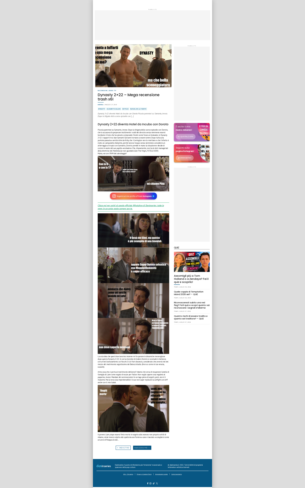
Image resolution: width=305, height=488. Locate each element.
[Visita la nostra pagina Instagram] (151, 483)
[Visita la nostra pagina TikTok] (154, 483)
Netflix (125, 109)
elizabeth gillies (114, 109)
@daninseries (184, 158)
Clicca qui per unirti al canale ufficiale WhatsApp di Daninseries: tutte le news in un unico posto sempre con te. (131, 207)
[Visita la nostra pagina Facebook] (147, 483)
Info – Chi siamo (128, 474)
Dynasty (101, 109)
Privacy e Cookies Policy (144, 474)
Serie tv (112, 90)
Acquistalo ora (185, 137)
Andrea (101, 104)
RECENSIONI (102, 90)
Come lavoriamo (176, 474)
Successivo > (142, 448)
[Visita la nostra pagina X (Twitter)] (157, 483)
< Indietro (123, 448)
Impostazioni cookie (161, 474)
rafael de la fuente (138, 109)
